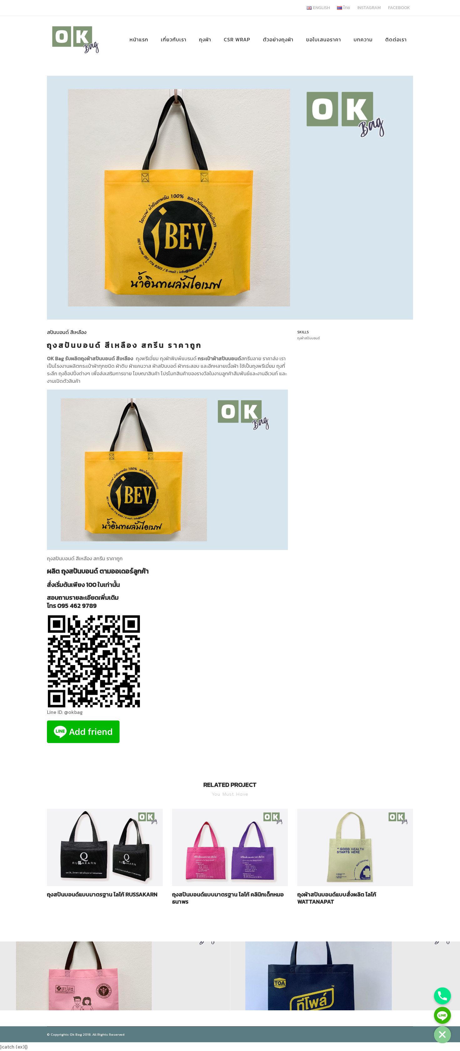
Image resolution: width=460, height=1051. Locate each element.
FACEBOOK (399, 7)
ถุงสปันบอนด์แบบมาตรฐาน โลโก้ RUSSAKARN (102, 894)
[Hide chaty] (442, 1034)
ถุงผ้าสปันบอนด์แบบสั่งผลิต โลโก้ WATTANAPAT (336, 898)
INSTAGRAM (369, 7)
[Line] (442, 1015)
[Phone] (442, 995)
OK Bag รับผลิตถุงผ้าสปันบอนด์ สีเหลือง (91, 358)
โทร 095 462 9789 (72, 605)
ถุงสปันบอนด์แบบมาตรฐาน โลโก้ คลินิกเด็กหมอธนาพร (228, 898)
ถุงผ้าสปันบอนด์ (308, 338)
